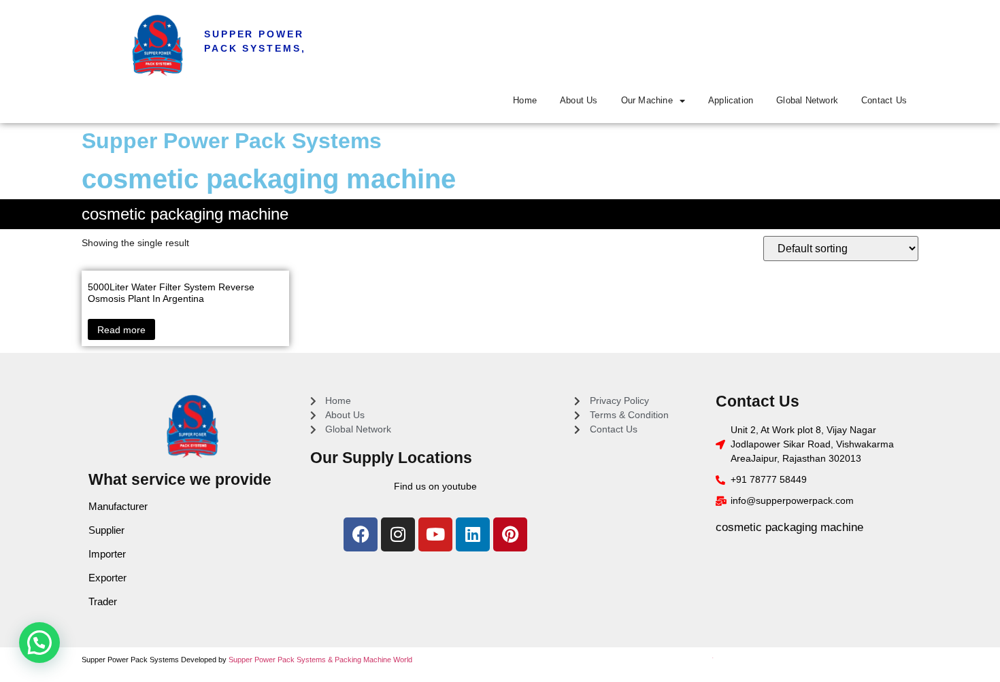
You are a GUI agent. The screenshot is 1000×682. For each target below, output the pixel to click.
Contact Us (884, 100)
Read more (121, 329)
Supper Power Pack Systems (232, 141)
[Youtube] (435, 534)
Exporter (107, 577)
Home (525, 100)
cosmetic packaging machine (789, 527)
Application (730, 100)
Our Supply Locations (391, 457)
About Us (579, 100)
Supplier (106, 530)
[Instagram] (398, 534)
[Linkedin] (473, 534)
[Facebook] (361, 534)
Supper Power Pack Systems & (282, 659)
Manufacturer (118, 506)
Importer (107, 554)
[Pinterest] (510, 534)
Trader (102, 601)
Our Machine (647, 100)
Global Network (807, 100)
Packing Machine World (373, 659)
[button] (39, 642)
